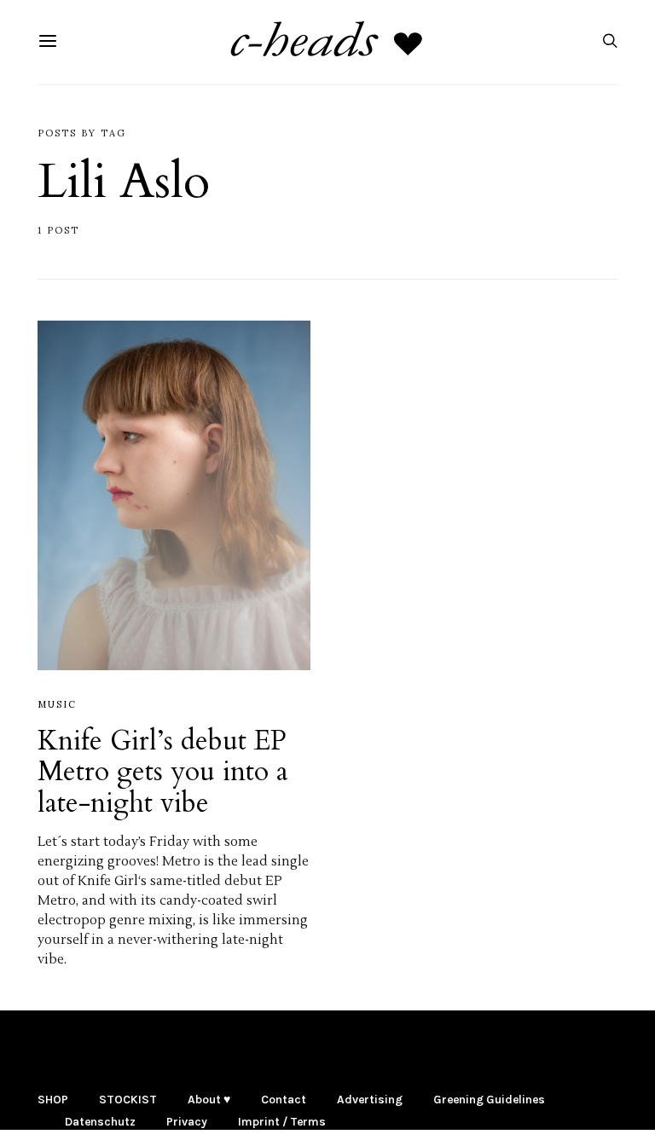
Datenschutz (100, 1121)
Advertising (370, 1099)
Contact (283, 1099)
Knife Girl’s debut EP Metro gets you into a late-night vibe (163, 772)
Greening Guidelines (489, 1099)
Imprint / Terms (282, 1121)
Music (57, 704)
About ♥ (209, 1099)
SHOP (53, 1099)
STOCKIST (128, 1099)
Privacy (186, 1121)
